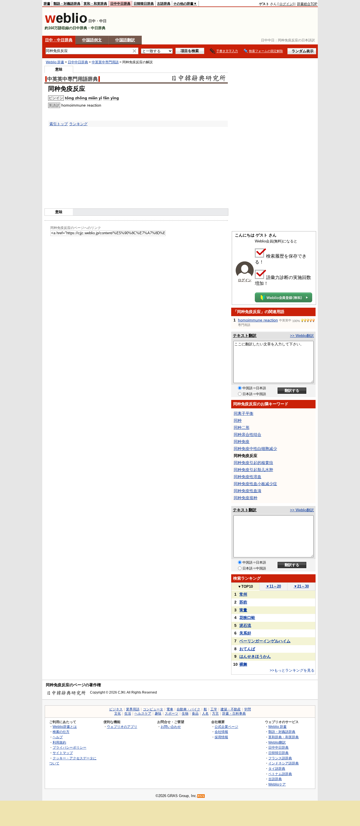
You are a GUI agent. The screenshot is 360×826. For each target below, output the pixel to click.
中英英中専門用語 (105, 62)
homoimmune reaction (258, 320)
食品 (195, 713)
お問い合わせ (171, 726)
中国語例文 (92, 40)
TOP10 (245, 586)
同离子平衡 (243, 413)
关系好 (245, 633)
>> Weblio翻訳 (302, 336)
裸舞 (243, 664)
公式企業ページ (226, 726)
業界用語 (133, 709)
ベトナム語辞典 (280, 774)
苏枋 (243, 602)
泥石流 (245, 625)
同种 (238, 420)
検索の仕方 (61, 731)
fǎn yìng (111, 98)
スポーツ (171, 713)
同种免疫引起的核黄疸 (253, 462)
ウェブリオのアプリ (122, 726)
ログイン (286, 4)
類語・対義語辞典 (66, 3)
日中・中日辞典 (59, 40)
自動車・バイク (188, 709)
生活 (127, 713)
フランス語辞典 (280, 758)
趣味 (158, 713)
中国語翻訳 (125, 40)
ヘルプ (58, 737)
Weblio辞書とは (65, 726)
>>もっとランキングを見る (292, 670)
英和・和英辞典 (95, 3)
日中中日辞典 (120, 3)
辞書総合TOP (307, 4)
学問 (247, 709)
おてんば (247, 649)
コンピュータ (153, 709)
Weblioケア (277, 784)
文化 (117, 713)
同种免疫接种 (245, 498)
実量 (243, 610)
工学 (213, 709)
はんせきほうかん (255, 656)
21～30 (301, 586)
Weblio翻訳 (277, 742)
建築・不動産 (230, 709)
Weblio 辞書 (55, 62)
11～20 (273, 586)
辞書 (47, 3)
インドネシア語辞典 (283, 763)
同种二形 (241, 427)
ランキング (78, 124)
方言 (215, 713)
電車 (169, 709)
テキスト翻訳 (244, 335)
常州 (243, 594)
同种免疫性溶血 (247, 476)
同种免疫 (241, 441)
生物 (185, 713)
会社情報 (221, 731)
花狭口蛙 (247, 617)
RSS (201, 796)
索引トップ (59, 124)
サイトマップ (63, 753)
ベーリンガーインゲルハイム (265, 641)
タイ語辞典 (276, 768)
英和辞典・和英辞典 (283, 737)
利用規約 (59, 742)
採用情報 (221, 737)
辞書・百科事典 (234, 713)
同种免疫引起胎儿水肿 (253, 469)
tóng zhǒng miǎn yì (83, 98)
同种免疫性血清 (247, 491)
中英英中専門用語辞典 (72, 79)
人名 (205, 713)
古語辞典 (163, 3)
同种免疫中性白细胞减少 (255, 448)
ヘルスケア (142, 713)
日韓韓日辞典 (144, 3)
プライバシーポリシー (69, 747)
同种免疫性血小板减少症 (255, 483)
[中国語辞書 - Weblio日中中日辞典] (66, 22)
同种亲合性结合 (247, 434)
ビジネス (116, 709)
